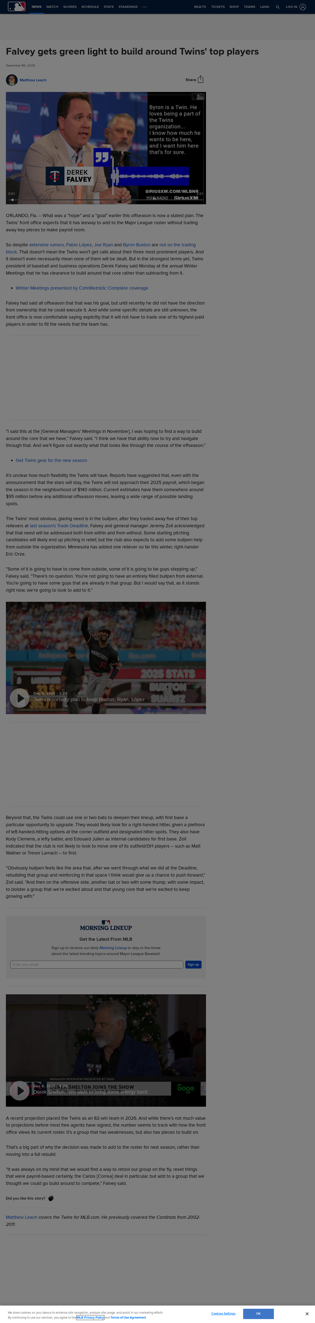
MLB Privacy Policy (90, 1318)
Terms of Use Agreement (128, 1318)
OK (258, 1314)
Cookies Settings (223, 1314)
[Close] (307, 1313)
